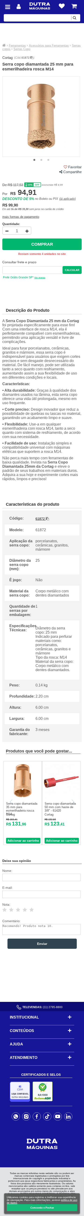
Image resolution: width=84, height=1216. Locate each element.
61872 (25, 57)
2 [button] (41, 160)
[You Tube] (57, 1116)
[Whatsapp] (15, 1116)
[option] (41, 116)
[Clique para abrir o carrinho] (74, 6)
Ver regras (39, 277)
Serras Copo (22, 49)
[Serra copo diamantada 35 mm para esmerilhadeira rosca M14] (23, 798)
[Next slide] (72, 801)
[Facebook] (37, 1116)
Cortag (7, 58)
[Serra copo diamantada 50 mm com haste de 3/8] (61, 798)
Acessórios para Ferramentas (49, 45)
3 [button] (48, 160)
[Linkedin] (68, 1116)
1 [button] (34, 160)
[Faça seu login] (19, 7)
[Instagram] (26, 1116)
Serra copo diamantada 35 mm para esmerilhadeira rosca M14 (21, 809)
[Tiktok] (47, 1116)
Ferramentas (17, 45)
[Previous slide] (11, 801)
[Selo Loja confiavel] (21, 1092)
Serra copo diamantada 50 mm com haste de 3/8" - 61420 (60, 807)
